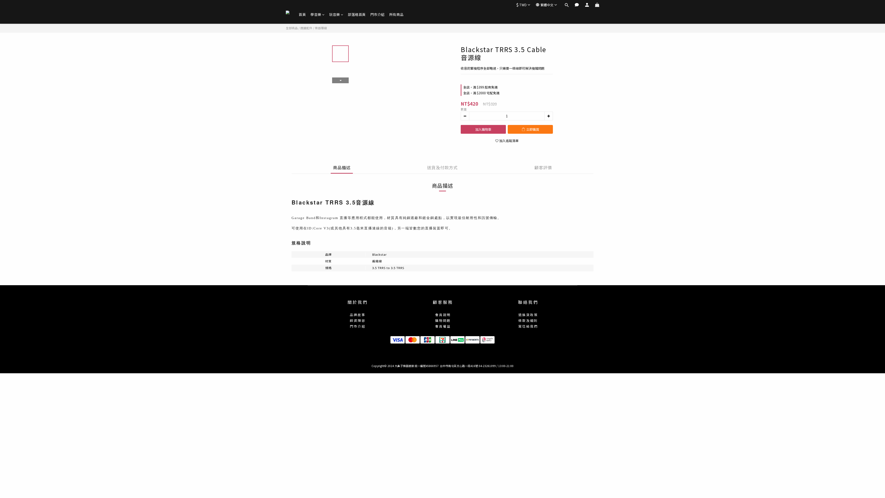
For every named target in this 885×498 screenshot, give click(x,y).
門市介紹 (377, 14)
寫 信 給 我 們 (527, 326)
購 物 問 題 (442, 320)
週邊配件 (306, 28)
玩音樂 (334, 14)
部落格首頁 (357, 14)
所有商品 (396, 14)
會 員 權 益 (442, 326)
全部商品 (292, 28)
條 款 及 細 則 (527, 320)
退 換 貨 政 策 (527, 314)
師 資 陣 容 (357, 320)
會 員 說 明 (442, 314)
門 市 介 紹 (357, 326)
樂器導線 (321, 28)
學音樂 (315, 14)
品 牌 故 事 (357, 314)
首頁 (302, 14)
